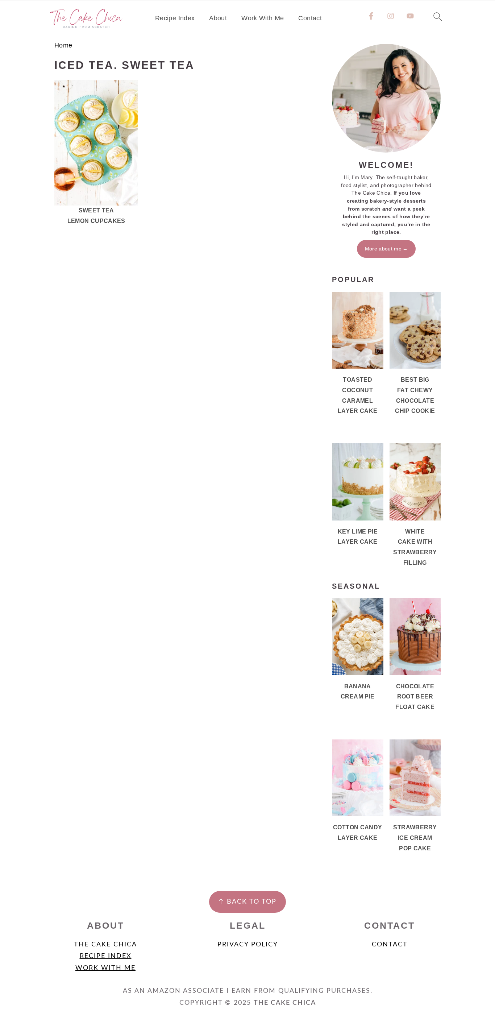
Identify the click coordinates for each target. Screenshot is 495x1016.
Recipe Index (175, 18)
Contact (310, 18)
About (218, 18)
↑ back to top (247, 902)
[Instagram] (390, 16)
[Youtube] (410, 16)
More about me (383, 249)
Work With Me (262, 18)
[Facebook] (371, 16)
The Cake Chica (105, 944)
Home (63, 45)
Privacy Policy (247, 944)
